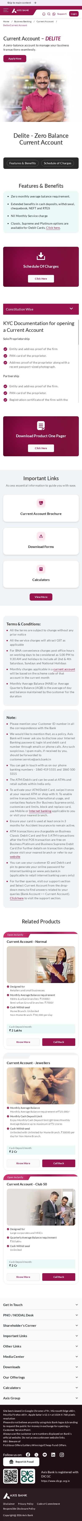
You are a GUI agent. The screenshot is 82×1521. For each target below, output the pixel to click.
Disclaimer (9, 1503)
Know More (23, 1042)
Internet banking (40, 811)
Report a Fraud (25, 1461)
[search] (49, 14)
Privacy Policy (25, 1503)
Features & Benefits (22, 163)
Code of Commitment (48, 1503)
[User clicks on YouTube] (44, 1454)
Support (62, 13)
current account (64, 669)
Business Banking (22, 21)
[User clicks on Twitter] (36, 1454)
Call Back (58, 1042)
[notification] (44, 14)
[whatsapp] (54, 14)
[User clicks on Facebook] (27, 1454)
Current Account (45, 21)
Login (74, 13)
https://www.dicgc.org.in (55, 1480)
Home (6, 21)
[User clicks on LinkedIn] (53, 1454)
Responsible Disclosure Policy (19, 1508)
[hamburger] (5, 11)
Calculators (12, 1388)
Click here (53, 227)
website (15, 856)
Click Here (41, 448)
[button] (41, 309)
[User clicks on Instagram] (61, 1454)
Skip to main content (19, 2)
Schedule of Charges (57, 163)
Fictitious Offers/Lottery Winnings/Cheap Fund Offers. (35, 1445)
